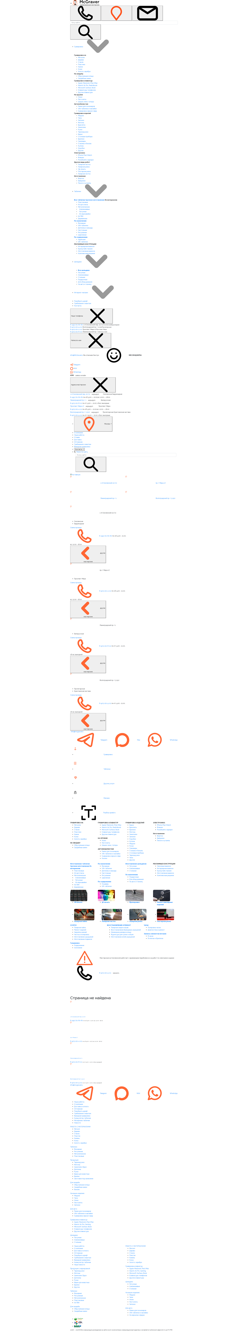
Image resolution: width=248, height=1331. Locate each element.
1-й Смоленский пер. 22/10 (80, 394)
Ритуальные (82, 232)
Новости (77, 1123)
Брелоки (81, 139)
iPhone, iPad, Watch (85, 155)
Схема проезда (75, 527)
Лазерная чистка (84, 164)
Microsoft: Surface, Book (87, 88)
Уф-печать (82, 169)
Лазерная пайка (80, 927)
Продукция (74, 1160)
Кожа (76, 1141)
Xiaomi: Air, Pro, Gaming (82, 1224)
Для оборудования (85, 282)
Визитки (81, 178)
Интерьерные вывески (86, 246)
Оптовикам (78, 1109)
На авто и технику (85, 284)
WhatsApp (77, 372)
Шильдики (78, 262)
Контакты (77, 306)
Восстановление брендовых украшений (126, 930)
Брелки (76, 1176)
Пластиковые (83, 202)
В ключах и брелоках (155, 938)
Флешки (81, 157)
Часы (80, 118)
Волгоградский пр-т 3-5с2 (80, 412)
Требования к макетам (82, 303)
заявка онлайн (80, 375)
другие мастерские (94, 557)
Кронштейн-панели (85, 249)
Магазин (106, 798)
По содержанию (80, 237)
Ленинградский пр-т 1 (78, 400)
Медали (81, 116)
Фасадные (82, 223)
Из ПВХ (80, 216)
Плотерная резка (84, 171)
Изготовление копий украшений (123, 937)
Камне (80, 67)
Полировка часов (154, 927)
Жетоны (81, 123)
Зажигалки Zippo (80, 1167)
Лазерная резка (84, 167)
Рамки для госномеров (86, 106)
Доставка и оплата (81, 1106)
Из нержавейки (84, 214)
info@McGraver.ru (76, 355)
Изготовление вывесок (86, 251)
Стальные (81, 277)
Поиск (82, 452)
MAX (138, 1093)
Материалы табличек (82, 1120)
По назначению (80, 221)
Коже (80, 69)
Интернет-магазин (81, 293)
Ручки (80, 130)
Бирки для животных (81, 1174)
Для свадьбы (75, 1182)
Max (138, 740)
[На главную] (85, 3)
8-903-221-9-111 (76, 327)
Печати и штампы (84, 183)
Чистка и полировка (81, 934)
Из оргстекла (83, 205)
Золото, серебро (80, 1143)
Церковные (82, 235)
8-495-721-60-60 (76, 325)
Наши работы (79, 1102)
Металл (77, 1129)
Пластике (81, 64)
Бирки (80, 134)
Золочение (78, 948)
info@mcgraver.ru (77, 732)
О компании (78, 1104)
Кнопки (104, 858)
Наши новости (79, 1265)
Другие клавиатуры (85, 92)
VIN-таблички (83, 225)
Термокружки (83, 132)
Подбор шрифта (109, 813)
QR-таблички (83, 242)
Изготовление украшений (83, 937)
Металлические (84, 207)
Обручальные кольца (85, 76)
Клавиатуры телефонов (87, 90)
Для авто (73, 1209)
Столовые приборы (85, 136)
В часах (150, 936)
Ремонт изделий (80, 930)
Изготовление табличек (80, 864)
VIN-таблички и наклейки (87, 109)
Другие (80, 150)
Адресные (81, 239)
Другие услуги (108, 783)
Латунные (82, 211)
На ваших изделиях (77, 1193)
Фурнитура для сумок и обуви (122, 934)
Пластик (77, 1136)
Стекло (77, 1134)
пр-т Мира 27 (161, 483)
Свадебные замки (84, 78)
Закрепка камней (80, 932)
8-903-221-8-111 (76, 332)
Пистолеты (82, 99)
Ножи (80, 97)
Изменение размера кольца (121, 932)
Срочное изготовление (95, 200)
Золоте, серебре (84, 71)
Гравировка (78, 47)
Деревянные (82, 218)
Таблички (77, 191)
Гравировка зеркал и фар (87, 111)
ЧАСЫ (146, 925)
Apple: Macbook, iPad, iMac (88, 83)
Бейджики (81, 181)
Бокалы (77, 1189)
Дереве (81, 60)
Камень (77, 1138)
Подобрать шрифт (81, 301)
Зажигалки (82, 127)
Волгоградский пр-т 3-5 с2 (77, 1079)
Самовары (82, 141)
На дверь (105, 884)
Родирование (79, 945)
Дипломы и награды (85, 228)
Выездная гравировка (82, 1116)
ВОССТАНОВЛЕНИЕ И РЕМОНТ (119, 925)
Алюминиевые (84, 209)
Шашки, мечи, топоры (86, 102)
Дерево (77, 1131)
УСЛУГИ (73, 925)
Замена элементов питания (155, 934)
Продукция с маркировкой (80, 1268)
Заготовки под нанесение (83, 1179)
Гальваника (75, 943)
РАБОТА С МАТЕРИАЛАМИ (80, 1127)
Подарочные (82, 280)
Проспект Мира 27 (77, 406)
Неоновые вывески (164, 866)
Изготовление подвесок (83, 939)
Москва (107, 424)
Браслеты (81, 125)
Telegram (104, 740)
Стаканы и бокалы (84, 143)
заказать (116, 973)
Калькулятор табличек (82, 1118)
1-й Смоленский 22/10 (108, 483)
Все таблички (79, 200)
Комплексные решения (86, 253)
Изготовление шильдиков (135, 864)
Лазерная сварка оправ (119, 927)
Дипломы (77, 1169)
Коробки (81, 148)
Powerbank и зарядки (86, 160)
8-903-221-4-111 (76, 329)
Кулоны (81, 146)
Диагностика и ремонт (156, 930)
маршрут (95, 394)
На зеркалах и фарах (137, 1315)
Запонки (81, 120)
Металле (81, 57)
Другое (77, 1287)
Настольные (82, 230)
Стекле (80, 62)
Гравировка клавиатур (78, 1220)
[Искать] (85, 32)
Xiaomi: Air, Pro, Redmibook (87, 85)
